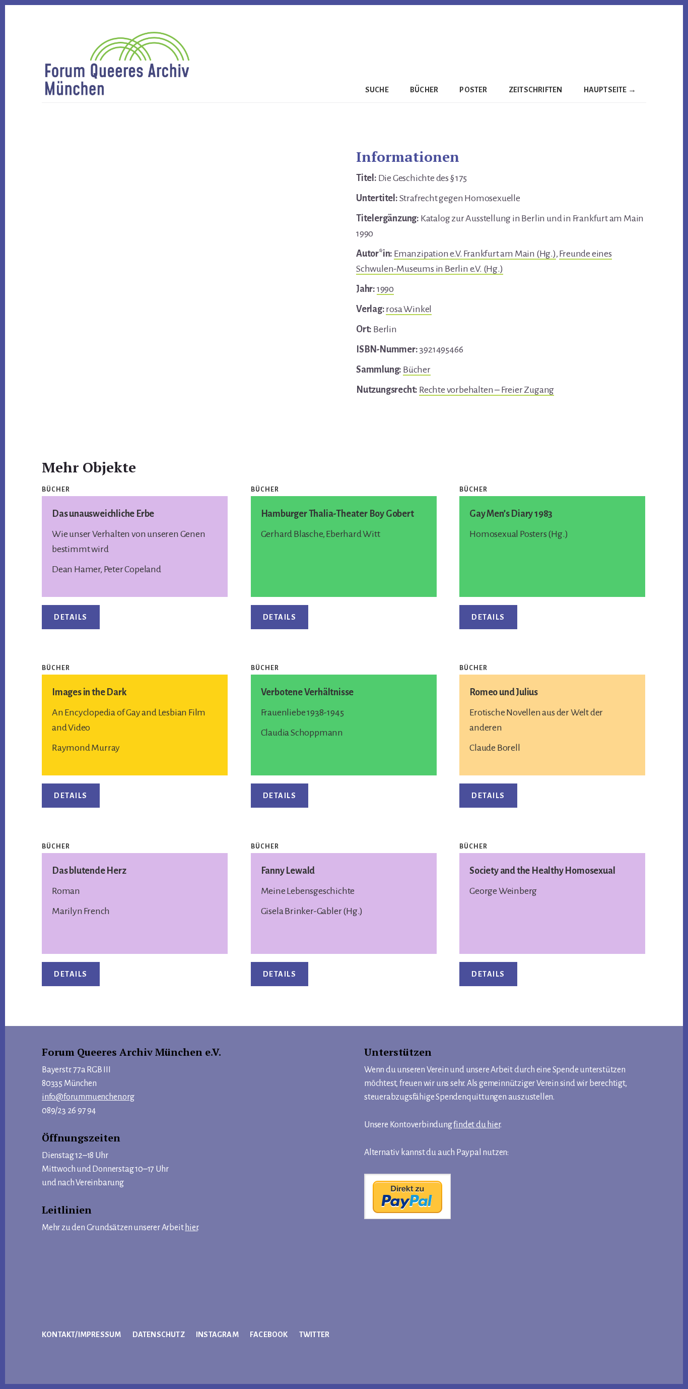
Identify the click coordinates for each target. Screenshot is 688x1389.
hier (191, 1227)
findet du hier (476, 1124)
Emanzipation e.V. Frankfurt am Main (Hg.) (475, 254)
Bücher (417, 370)
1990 (385, 289)
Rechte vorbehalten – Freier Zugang (486, 390)
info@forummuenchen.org (88, 1097)
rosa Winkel (409, 309)
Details (71, 617)
